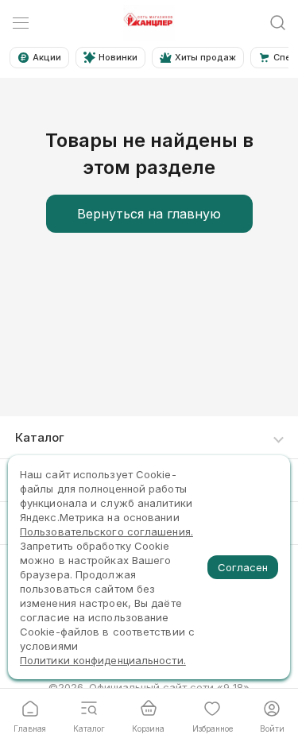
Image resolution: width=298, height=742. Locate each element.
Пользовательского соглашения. (106, 531)
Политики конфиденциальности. (103, 660)
